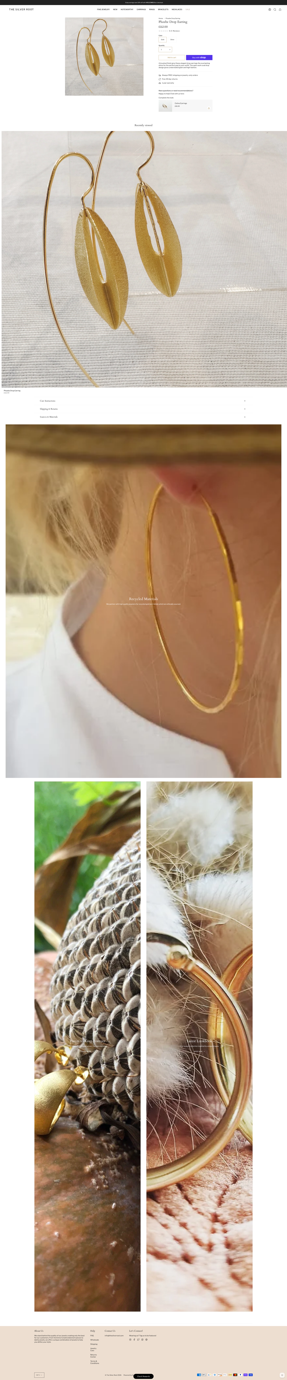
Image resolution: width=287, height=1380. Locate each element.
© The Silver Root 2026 (113, 1375)
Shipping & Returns (49, 408)
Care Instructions (47, 400)
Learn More (86, 1051)
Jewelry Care (93, 1349)
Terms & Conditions (94, 1362)
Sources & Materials (49, 416)
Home (161, 18)
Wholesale (94, 1340)
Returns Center (93, 1356)
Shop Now (198, 1051)
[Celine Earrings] (165, 106)
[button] (127, 9)
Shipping (93, 1344)
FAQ (92, 1336)
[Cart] (280, 9)
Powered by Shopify (131, 1375)
